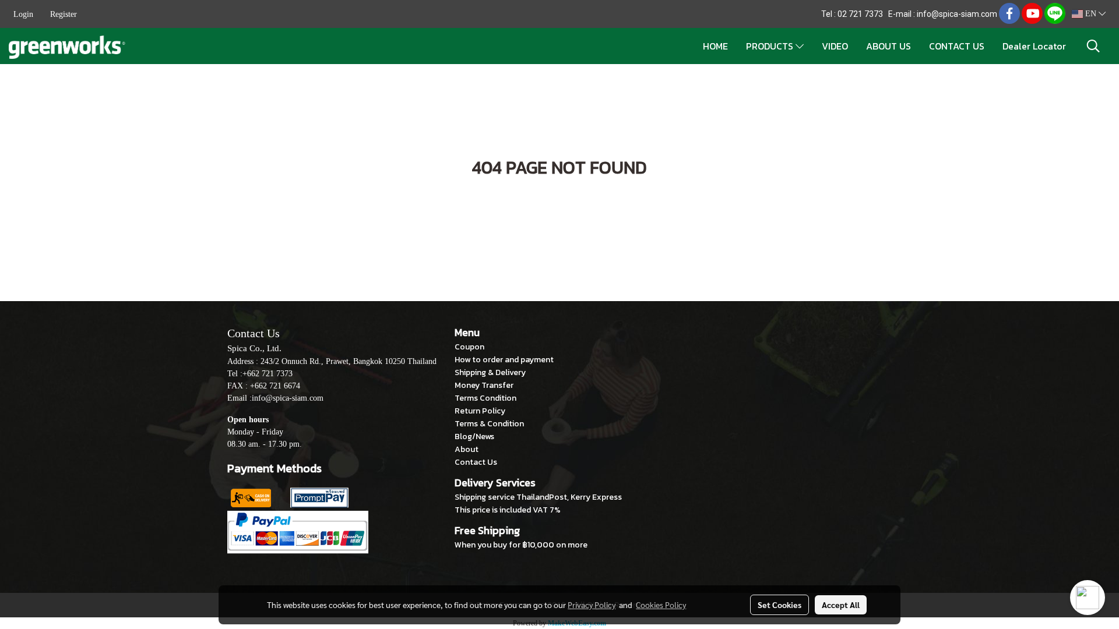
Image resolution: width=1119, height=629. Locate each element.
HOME (715, 46)
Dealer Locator (1034, 46)
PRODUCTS (771, 46)
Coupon (469, 347)
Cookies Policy (661, 604)
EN (1091, 13)
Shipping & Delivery (490, 372)
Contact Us (476, 462)
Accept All (841, 604)
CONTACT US (956, 46)
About (466, 449)
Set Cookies (779, 604)
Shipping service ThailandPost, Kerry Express (538, 497)
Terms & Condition (489, 424)
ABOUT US (888, 46)
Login (23, 14)
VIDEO (835, 46)
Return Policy (480, 411)
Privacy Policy (591, 604)
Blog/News (474, 436)
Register (63, 14)
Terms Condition (485, 398)
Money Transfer (484, 385)
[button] (1093, 46)
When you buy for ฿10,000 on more (521, 545)
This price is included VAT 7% (508, 510)
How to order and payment (504, 360)
